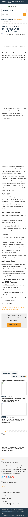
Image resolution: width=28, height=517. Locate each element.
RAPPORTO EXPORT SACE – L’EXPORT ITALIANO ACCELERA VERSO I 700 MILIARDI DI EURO (12, 448)
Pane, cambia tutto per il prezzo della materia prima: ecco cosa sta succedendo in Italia (13, 400)
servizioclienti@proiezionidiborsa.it (12, 504)
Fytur (22, 515)
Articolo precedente (10, 373)
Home (2, 18)
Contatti (9, 1)
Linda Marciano (18, 19)
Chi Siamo (3, 1)
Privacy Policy (16, 511)
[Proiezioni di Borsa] (14, 6)
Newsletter (4, 2)
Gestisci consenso (7, 511)
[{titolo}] (2, 477)
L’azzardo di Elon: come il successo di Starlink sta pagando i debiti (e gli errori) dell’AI (12, 420)
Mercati (7, 18)
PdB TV (9, 2)
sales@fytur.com (6, 498)
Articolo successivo (18, 376)
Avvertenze (15, 1)
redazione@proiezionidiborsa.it (11, 492)
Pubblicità (21, 1)
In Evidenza (4, 19)
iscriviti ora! (14, 324)
